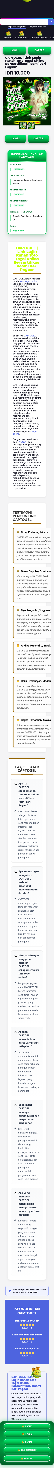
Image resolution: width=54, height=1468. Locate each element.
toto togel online (28, 281)
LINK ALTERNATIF (28, 1451)
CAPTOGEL (30, 335)
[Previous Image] (5, 102)
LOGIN (15, 50)
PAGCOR (22, 442)
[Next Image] (48, 102)
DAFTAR (39, 50)
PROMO (28, 1426)
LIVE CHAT (28, 1459)
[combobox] (24, 22)
